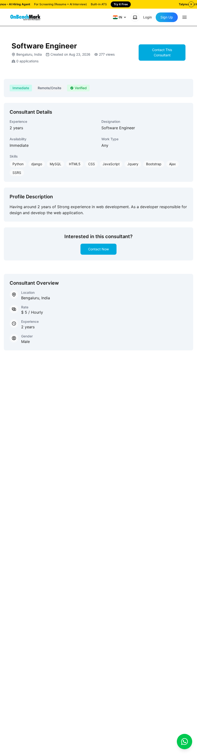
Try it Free (121, 4)
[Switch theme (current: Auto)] (135, 17)
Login (147, 17)
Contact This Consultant (162, 52)
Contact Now (98, 249)
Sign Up (166, 17)
